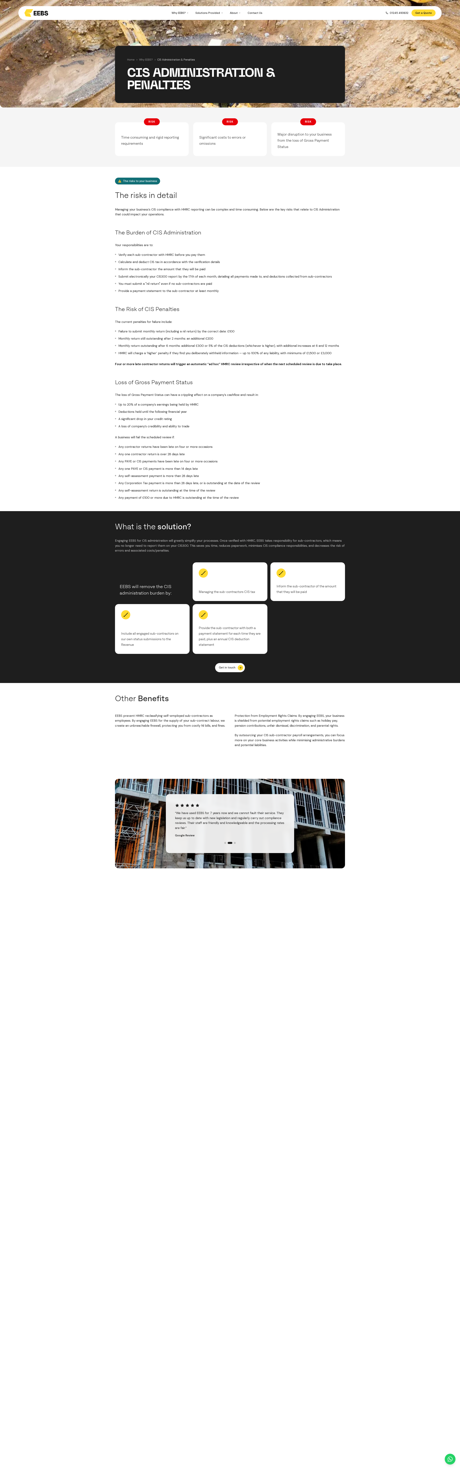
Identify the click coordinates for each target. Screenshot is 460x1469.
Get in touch (227, 667)
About (234, 13)
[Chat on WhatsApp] (450, 1459)
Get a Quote (423, 13)
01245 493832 (399, 13)
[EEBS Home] (36, 13)
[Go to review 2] (229, 838)
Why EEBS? (179, 13)
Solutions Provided (207, 13)
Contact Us (255, 13)
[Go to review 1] (225, 838)
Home (131, 59)
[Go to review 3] (233, 838)
